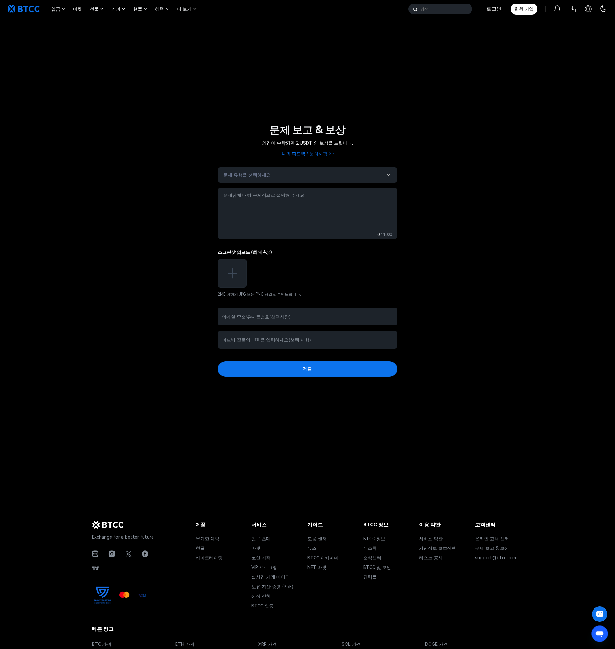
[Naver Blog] (95, 554)
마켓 (255, 548)
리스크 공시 (431, 557)
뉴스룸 (370, 548)
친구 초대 (261, 538)
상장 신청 (261, 596)
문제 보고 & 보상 (492, 548)
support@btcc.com (495, 557)
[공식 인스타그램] (599, 614)
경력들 (370, 577)
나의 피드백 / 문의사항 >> (308, 153)
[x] (128, 554)
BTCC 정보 (374, 538)
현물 (200, 548)
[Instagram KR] (112, 554)
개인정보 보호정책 (437, 548)
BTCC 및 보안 (377, 567)
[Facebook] (145, 554)
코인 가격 (261, 557)
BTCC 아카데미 (323, 557)
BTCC (24, 9)
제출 (307, 368)
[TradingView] (95, 568)
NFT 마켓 (317, 567)
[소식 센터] (557, 9)
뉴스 (312, 548)
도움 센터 (317, 538)
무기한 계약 (207, 538)
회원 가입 (524, 9)
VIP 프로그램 (264, 567)
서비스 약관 (431, 538)
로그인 (494, 9)
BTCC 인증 (262, 605)
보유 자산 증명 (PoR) (272, 586)
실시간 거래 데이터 (270, 577)
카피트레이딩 (209, 557)
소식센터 (372, 557)
